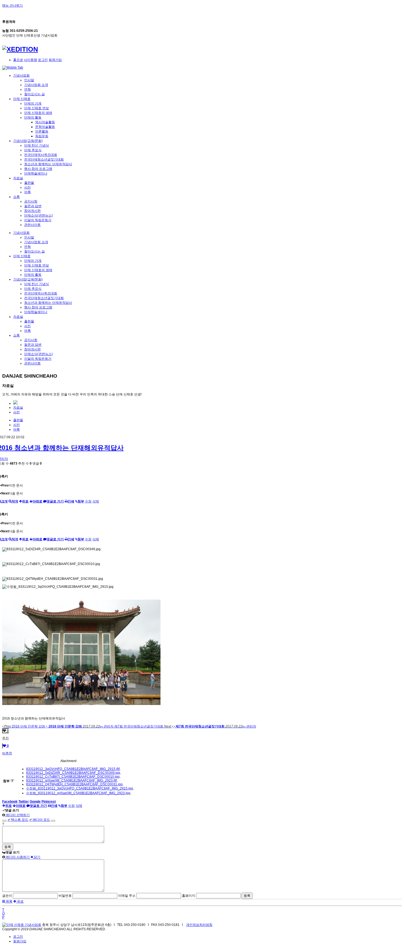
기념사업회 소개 (36, 85)
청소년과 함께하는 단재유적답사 (48, 164)
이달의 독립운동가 (37, 220)
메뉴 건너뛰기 (12, 5)
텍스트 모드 (17, 820)
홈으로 (18, 60)
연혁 (27, 89)
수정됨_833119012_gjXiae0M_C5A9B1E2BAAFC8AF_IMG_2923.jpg (78, 793)
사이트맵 (30, 60)
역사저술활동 (45, 122)
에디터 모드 (39, 820)
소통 (16, 197)
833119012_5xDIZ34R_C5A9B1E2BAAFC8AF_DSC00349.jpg (73, 773)
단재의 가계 (32, 103)
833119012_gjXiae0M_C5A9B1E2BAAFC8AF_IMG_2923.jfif (71, 780)
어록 (27, 192)
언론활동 (41, 131)
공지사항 (30, 201)
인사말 (29, 80)
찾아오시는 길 (34, 94)
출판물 (29, 183)
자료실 (18, 178)
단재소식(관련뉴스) (38, 215)
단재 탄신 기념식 (36, 145)
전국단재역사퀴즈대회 (40, 155)
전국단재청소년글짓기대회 (44, 159)
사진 (27, 187)
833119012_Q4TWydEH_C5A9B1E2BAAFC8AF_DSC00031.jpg (74, 784)
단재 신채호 (22, 99)
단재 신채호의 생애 (38, 113)
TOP (3, 913)
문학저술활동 (45, 127)
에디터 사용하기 (17, 857)
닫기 (36, 857)
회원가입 (55, 60)
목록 (8, 901)
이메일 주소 (126, 896)
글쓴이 (7, 896)
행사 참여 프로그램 (38, 169)
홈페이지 (188, 896)
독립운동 (41, 136)
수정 (88, 501)
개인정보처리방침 (199, 925)
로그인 (43, 60)
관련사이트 (32, 225)
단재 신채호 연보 (36, 108)
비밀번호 (65, 896)
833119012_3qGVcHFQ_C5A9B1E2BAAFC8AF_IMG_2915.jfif (73, 769)
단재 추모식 (32, 150)
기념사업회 (21, 75)
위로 (20, 901)
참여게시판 (32, 211)
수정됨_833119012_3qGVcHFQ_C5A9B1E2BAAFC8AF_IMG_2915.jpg (79, 788)
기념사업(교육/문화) (28, 141)
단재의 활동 (32, 117)
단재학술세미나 (35, 173)
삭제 (95, 501)
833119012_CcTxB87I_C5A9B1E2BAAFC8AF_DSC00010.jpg (73, 777)
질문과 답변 (32, 206)
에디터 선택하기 (17, 815)
